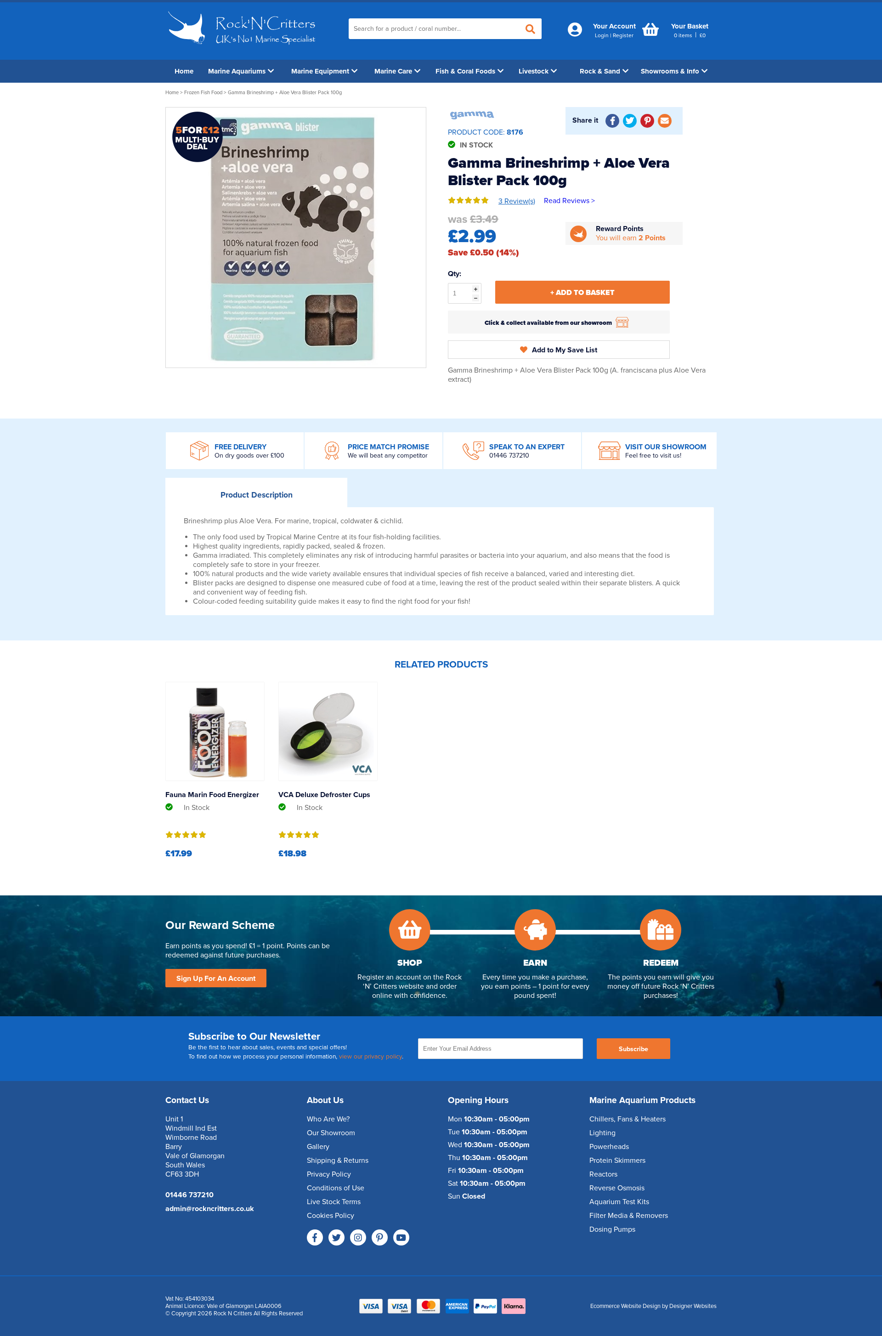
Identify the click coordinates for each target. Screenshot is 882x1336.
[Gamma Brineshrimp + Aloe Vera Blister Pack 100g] (296, 238)
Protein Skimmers (617, 1160)
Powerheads (609, 1146)
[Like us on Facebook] (315, 1237)
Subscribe (633, 1049)
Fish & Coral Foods (465, 71)
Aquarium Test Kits (619, 1201)
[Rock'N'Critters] (243, 48)
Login (602, 35)
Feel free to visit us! (653, 455)
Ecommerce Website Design (625, 1306)
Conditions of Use (335, 1188)
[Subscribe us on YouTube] (401, 1237)
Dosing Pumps (612, 1229)
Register (623, 35)
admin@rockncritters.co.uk (209, 1208)
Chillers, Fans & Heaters (627, 1119)
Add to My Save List (564, 350)
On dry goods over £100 (249, 455)
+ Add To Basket (582, 292)
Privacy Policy (329, 1174)
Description (256, 495)
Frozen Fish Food (203, 93)
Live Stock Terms (334, 1201)
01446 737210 (509, 455)
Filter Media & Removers (628, 1215)
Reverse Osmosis (617, 1188)
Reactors (603, 1174)
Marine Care (393, 71)
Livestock (533, 71)
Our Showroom (331, 1133)
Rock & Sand (600, 71)
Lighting (602, 1133)
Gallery (318, 1146)
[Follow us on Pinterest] (380, 1237)
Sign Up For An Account (215, 978)
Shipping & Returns (337, 1160)
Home (184, 71)
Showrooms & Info (670, 71)
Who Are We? (328, 1119)
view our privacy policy (370, 1056)
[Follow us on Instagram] (358, 1237)
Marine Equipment (320, 71)
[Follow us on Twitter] (336, 1237)
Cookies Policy (330, 1215)
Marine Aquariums (237, 71)
